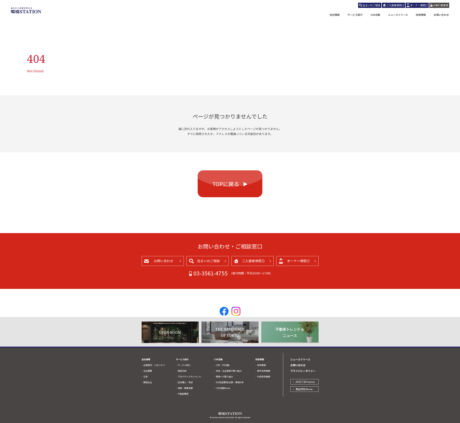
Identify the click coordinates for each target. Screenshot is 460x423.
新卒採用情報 (263, 370)
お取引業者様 (440, 5)
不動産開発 (183, 393)
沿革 (145, 376)
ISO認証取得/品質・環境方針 (230, 382)
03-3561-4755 (211, 273)
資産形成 (182, 370)
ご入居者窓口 (253, 260)
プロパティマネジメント (189, 376)
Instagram (235, 311)
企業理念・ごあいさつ (154, 365)
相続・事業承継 (185, 387)
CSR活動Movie (223, 387)
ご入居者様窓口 (395, 5)
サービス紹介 (355, 14)
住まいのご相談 (371, 5)
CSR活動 (375, 14)
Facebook (224, 311)
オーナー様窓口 (419, 5)
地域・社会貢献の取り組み (229, 370)
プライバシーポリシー (303, 371)
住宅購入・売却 (185, 382)
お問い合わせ (441, 14)
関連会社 (147, 382)
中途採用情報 (263, 376)
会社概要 (147, 370)
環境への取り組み (224, 376)
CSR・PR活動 (222, 365)
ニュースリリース (398, 14)
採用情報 (421, 14)
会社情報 (335, 14)
